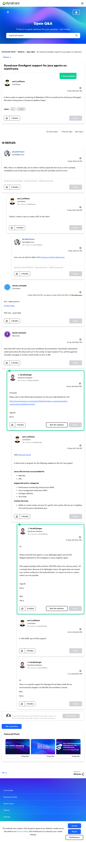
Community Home (9, 52)
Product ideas (9, 306)
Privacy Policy (22, 831)
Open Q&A (31, 52)
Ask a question (11, 726)
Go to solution (69, 76)
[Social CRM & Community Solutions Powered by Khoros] (79, 773)
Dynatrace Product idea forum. (52, 257)
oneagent (21, 109)
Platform (21, 52)
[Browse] (9, 12)
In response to (27, 204)
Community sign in (76, 12)
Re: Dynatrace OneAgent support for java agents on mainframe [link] (59, 52)
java (12, 109)
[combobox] (43, 35)
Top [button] (5, 773)
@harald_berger (24, 455)
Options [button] (6, 57)
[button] (74, 825)
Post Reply (71, 716)
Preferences (74, 837)
